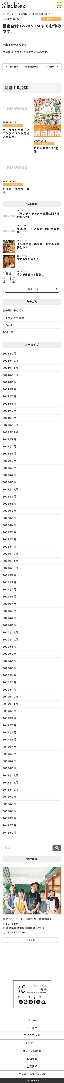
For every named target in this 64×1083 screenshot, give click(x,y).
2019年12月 (10, 696)
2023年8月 (9, 439)
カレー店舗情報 (32, 1051)
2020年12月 (10, 632)
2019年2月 (9, 761)
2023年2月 (9, 475)
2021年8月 (9, 582)
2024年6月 (9, 403)
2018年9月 (9, 796)
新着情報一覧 (32, 66)
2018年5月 (9, 825)
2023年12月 (10, 425)
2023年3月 (9, 468)
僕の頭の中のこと (13, 310)
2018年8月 (9, 804)
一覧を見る (32, 289)
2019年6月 (9, 732)
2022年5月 (9, 518)
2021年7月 (9, 589)
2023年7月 (9, 446)
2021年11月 (10, 560)
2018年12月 (10, 775)
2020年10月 (10, 639)
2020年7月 (9, 653)
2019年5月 (9, 739)
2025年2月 (9, 353)
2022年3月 (9, 532)
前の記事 (14, 66)
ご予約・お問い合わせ (32, 1074)
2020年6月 (9, 661)
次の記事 (50, 66)
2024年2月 (9, 410)
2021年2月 (9, 618)
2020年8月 (9, 646)
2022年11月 (10, 489)
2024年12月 (10, 360)
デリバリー (32, 1043)
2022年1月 (9, 546)
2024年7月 (9, 396)
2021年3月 (9, 611)
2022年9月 (9, 496)
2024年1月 (9, 417)
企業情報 (32, 1066)
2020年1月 (9, 689)
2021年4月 (9, 603)
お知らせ (8, 332)
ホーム (32, 1019)
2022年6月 (9, 510)
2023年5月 (9, 460)
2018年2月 (9, 832)
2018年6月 (9, 818)
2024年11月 (10, 367)
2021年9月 (9, 575)
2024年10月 (10, 375)
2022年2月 (9, 539)
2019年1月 (9, 768)
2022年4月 (9, 525)
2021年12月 (10, 553)
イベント (8, 324)
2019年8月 (9, 718)
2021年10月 (10, 568)
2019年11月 (10, 703)
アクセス (30, 940)
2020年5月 (9, 668)
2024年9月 (9, 382)
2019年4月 (9, 746)
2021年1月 (9, 625)
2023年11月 (10, 432)
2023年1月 (9, 482)
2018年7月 (9, 811)
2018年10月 (10, 789)
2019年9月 (9, 711)
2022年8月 (9, 503)
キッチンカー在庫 (13, 317)
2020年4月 (9, 675)
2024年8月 (9, 389)
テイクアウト (32, 1035)
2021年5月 (9, 596)
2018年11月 (10, 782)
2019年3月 (9, 754)
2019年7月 (9, 725)
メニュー (32, 1027)
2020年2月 (9, 682)
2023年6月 (9, 453)
